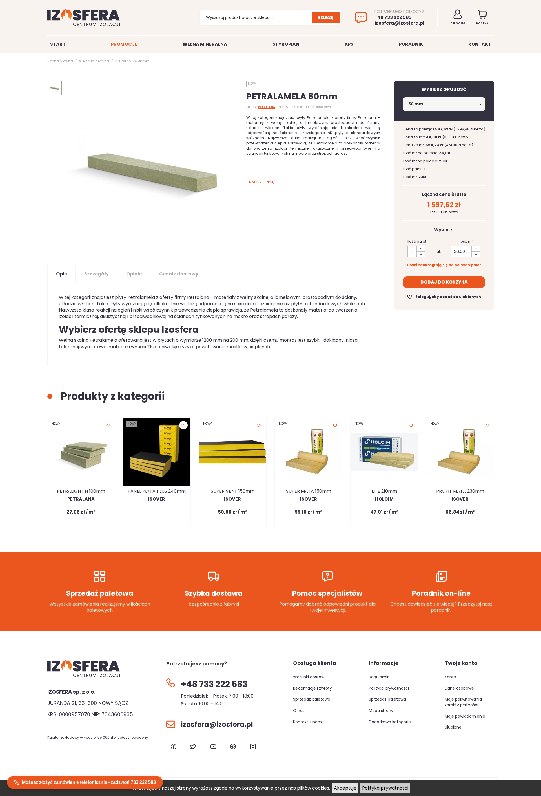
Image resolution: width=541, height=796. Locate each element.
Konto (450, 677)
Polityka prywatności (385, 788)
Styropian (285, 44)
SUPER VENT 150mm (232, 491)
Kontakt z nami (308, 722)
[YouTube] (213, 746)
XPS (349, 44)
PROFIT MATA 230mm (460, 491)
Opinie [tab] (134, 274)
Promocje (124, 44)
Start (58, 44)
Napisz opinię (261, 182)
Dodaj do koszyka (444, 282)
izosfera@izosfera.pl (399, 23)
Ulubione (453, 727)
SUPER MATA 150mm (308, 491)
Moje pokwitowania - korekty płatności (465, 702)
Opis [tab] (61, 274)
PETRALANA (266, 107)
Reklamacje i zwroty (312, 688)
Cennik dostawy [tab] (178, 274)
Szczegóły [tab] (96, 274)
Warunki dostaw (308, 677)
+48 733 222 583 (393, 17)
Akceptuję (345, 788)
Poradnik (411, 44)
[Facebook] (173, 746)
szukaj (326, 17)
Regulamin (379, 677)
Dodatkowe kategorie (390, 722)
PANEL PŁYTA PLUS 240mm (157, 491)
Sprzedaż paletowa (311, 699)
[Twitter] (193, 746)
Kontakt (479, 44)
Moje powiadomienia (465, 716)
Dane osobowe (459, 688)
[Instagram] (253, 746)
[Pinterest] (233, 746)
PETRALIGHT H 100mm (81, 491)
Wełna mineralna (205, 44)
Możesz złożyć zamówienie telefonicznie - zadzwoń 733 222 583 (89, 782)
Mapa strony (381, 710)
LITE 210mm (384, 491)
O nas (299, 710)
